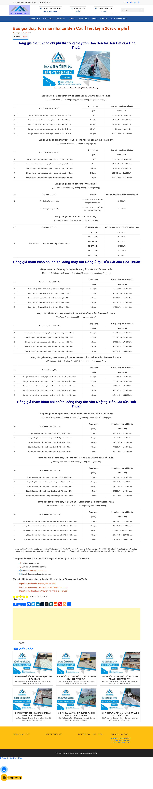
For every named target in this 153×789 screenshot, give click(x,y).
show (25, 37)
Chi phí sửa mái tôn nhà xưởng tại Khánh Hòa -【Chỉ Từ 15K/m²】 (76, 678)
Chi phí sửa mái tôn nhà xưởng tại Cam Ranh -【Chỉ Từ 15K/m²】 (33, 714)
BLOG (94, 19)
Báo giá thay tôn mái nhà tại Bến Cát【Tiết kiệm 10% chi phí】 (72, 28)
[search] (141, 10)
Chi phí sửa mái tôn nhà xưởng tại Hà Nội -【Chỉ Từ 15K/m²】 (33, 678)
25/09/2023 (23, 33)
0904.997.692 (50, 11)
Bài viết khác (23, 649)
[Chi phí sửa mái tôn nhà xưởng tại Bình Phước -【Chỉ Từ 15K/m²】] (76, 699)
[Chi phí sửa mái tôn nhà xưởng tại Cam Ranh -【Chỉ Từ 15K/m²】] (32, 699)
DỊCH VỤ (60, 19)
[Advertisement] (76, 625)
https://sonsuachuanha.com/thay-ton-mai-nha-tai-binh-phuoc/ (43, 591)
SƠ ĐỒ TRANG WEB (119, 19)
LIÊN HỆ (103, 19)
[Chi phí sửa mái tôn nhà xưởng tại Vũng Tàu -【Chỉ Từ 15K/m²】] (120, 699)
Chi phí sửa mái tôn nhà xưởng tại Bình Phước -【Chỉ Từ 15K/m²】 (76, 714)
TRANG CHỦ (34, 19)
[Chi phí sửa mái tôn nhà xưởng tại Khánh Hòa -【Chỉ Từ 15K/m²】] (76, 663)
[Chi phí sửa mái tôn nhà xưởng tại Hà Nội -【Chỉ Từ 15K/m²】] (32, 663)
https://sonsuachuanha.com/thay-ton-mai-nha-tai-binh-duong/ (43, 587)
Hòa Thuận (16, 33)
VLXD (71, 19)
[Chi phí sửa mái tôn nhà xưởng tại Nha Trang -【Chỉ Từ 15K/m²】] (120, 663)
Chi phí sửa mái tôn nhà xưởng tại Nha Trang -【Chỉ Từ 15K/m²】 (120, 678)
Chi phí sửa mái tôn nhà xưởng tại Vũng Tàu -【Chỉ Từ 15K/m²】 (120, 714)
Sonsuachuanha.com (37, 570)
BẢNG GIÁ (83, 19)
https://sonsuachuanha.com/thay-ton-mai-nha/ (37, 584)
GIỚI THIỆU (48, 19)
